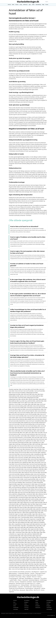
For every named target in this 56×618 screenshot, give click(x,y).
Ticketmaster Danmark (23, 573)
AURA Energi (43, 580)
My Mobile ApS (28, 586)
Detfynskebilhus (13, 586)
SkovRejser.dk (35, 571)
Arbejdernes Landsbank (26, 581)
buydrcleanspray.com (14, 585)
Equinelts (20, 586)
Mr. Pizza (12, 581)
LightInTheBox (13, 580)
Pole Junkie (18, 576)
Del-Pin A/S (37, 590)
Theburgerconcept (40, 573)
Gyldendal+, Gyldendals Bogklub (30, 580)
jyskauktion (28, 571)
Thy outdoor (43, 578)
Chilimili (32, 573)
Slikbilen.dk (12, 583)
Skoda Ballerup (29, 578)
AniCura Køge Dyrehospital (29, 575)
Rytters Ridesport (37, 586)
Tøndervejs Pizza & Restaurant (16, 588)
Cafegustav (36, 578)
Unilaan (38, 583)
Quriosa (17, 581)
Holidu (39, 576)
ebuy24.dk (22, 590)
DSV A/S (34, 576)
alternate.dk (37, 588)
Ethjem (19, 580)
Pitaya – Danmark (26, 576)
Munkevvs (39, 575)
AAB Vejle (21, 578)
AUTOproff (11, 576)
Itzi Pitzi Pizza (15, 590)
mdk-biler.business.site (36, 585)
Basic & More (29, 590)
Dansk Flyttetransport (38, 581)
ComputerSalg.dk (13, 578)
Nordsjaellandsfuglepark (15, 575)
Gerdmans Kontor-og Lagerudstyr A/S (25, 583)
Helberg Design (25, 585)
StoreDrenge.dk (29, 588)
